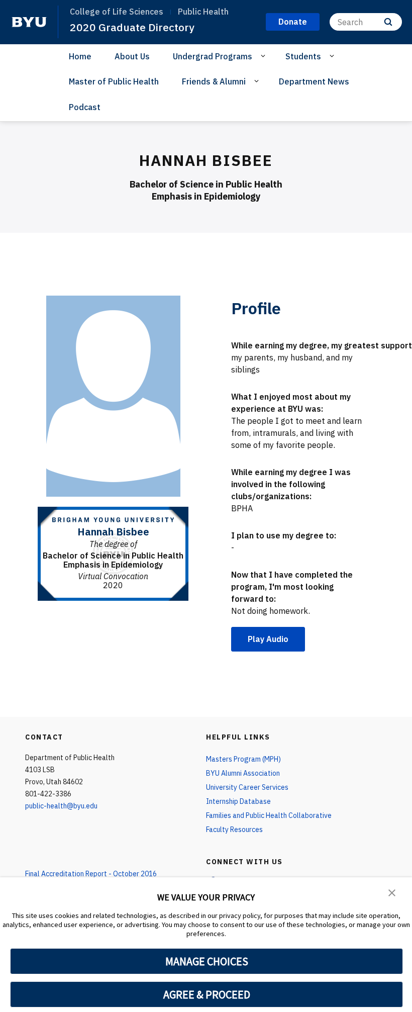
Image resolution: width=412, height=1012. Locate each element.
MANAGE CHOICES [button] (206, 961)
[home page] (29, 22)
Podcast (84, 107)
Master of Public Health (114, 81)
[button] (391, 892)
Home (80, 56)
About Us (132, 56)
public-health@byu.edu (61, 805)
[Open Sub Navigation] (264, 56)
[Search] (388, 22)
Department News (314, 81)
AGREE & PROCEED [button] (206, 994)
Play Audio (268, 639)
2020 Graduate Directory (132, 27)
